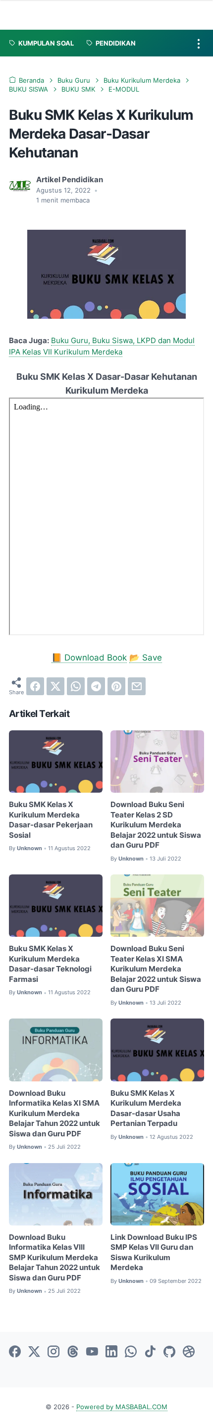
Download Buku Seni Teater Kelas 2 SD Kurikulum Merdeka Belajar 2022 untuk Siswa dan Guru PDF (155, 825)
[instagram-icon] (53, 1352)
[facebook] (35, 686)
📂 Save (145, 658)
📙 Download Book (89, 658)
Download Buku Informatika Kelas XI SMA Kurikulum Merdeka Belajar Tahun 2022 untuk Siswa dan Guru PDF (54, 1113)
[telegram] (96, 686)
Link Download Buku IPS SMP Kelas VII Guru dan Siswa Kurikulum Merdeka (153, 1253)
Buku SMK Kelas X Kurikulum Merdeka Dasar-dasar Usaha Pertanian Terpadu (145, 1108)
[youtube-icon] (92, 1352)
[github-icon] (169, 1352)
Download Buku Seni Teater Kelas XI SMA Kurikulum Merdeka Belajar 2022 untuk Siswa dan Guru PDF (155, 969)
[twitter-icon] (34, 1352)
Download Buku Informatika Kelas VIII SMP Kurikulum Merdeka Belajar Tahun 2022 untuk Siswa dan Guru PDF (54, 1257)
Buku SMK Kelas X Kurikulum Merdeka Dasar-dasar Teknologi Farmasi (50, 964)
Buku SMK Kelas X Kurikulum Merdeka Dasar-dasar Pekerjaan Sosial (51, 820)
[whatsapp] (76, 686)
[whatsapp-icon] (131, 1352)
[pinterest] (116, 686)
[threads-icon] (73, 1352)
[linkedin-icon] (111, 1352)
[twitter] (55, 686)
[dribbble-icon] (189, 1352)
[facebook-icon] (15, 1352)
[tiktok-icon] (150, 1352)
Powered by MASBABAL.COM (121, 1407)
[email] (137, 686)
